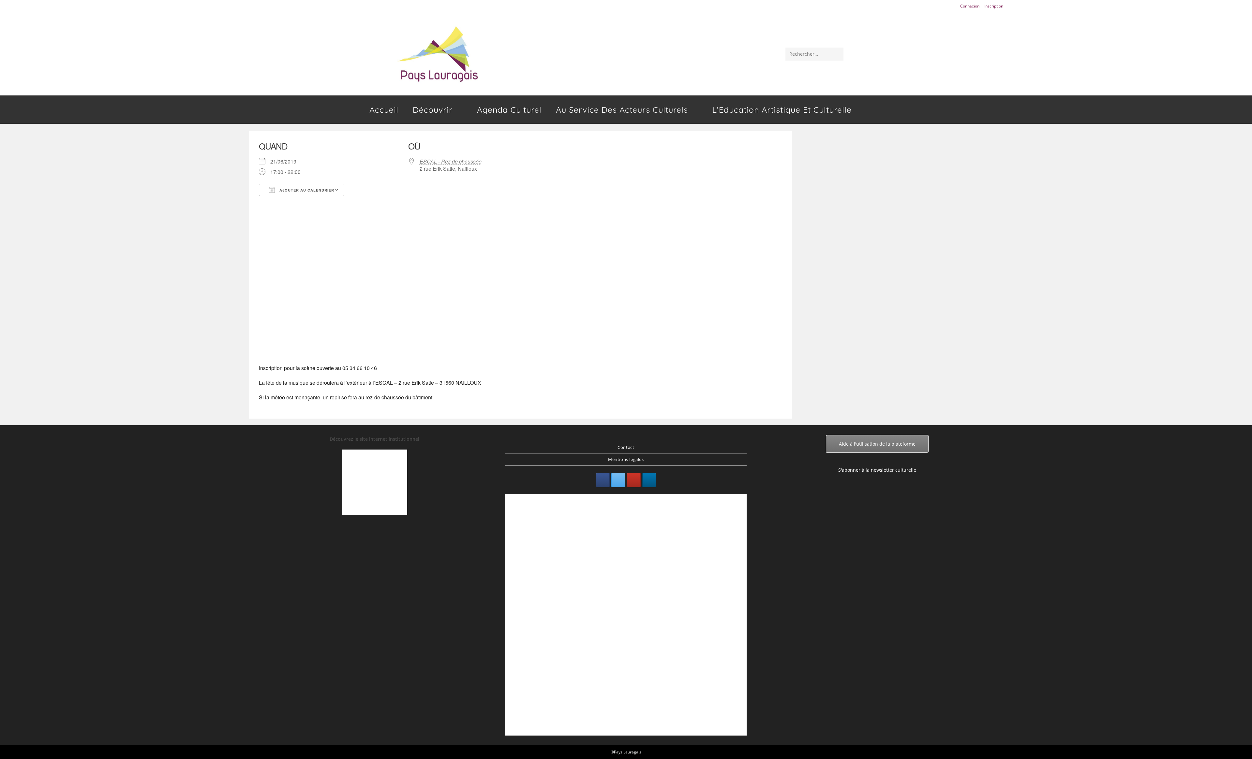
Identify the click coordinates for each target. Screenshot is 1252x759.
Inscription (993, 6)
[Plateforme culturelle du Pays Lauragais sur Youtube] (634, 480)
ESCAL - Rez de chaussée (451, 161)
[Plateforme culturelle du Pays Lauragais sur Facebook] (603, 480)
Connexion (969, 6)
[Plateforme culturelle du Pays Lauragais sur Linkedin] (649, 480)
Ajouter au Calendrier (306, 190)
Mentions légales (626, 459)
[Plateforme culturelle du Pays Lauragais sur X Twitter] (618, 480)
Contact (626, 447)
